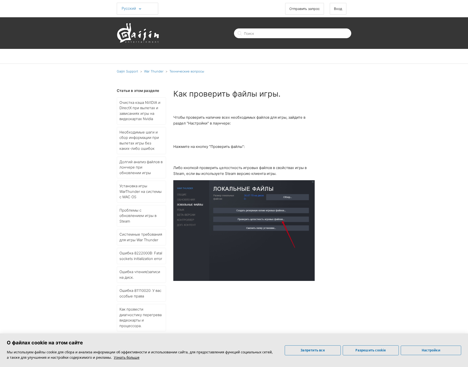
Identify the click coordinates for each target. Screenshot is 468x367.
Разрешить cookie (370, 350)
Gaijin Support (127, 71)
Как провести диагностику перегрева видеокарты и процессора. (140, 317)
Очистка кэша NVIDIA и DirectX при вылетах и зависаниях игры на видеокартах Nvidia (139, 110)
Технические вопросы (186, 71)
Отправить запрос (304, 9)
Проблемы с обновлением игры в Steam (137, 216)
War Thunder (154, 71)
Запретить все (313, 350)
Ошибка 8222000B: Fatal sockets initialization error (140, 256)
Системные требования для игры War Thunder (140, 237)
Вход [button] (338, 9)
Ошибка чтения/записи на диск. (139, 274)
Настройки (431, 350)
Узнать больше (126, 357)
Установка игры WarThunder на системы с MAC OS (140, 191)
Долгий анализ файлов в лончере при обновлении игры (141, 167)
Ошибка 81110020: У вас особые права (140, 293)
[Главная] (138, 41)
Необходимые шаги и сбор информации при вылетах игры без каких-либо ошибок (139, 140)
